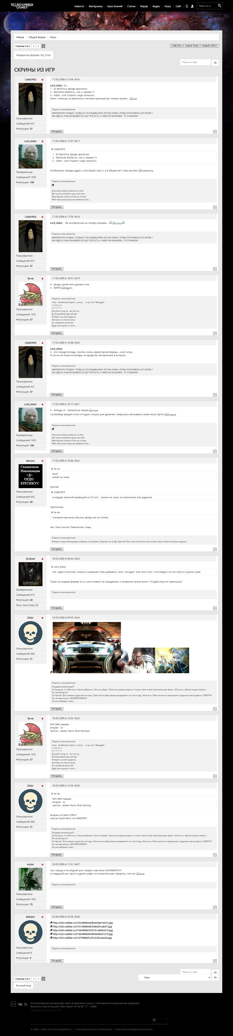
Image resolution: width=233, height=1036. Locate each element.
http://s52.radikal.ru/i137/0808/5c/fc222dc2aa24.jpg (82, 937)
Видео (156, 6)
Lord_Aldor (30, 141)
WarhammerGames (22, 6)
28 (78, 916)
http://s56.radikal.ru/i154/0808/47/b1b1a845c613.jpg (83, 930)
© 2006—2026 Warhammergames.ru (51, 1029)
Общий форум (37, 37)
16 (78, 79)
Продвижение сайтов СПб (46, 1010)
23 (78, 558)
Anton (30, 864)
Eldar (30, 617)
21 (78, 404)
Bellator (30, 916)
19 (78, 278)
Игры (168, 6)
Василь (30, 460)
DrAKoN (30, 558)
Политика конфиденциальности (134, 1029)
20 (78, 342)
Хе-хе (30, 278)
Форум (144, 6)
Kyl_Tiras (46, 55)
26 (78, 785)
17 (78, 141)
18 (78, 216)
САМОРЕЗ (30, 79)
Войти (187, 6)
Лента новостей (25, 1004)
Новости (79, 6)
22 (78, 460)
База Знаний (114, 6)
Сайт (178, 6)
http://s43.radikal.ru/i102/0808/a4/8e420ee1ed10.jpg (83, 922)
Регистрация (193, 6)
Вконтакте (20, 1004)
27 (78, 864)
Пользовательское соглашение (94, 1029)
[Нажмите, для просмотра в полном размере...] (85, 672)
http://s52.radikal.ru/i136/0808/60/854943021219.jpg (83, 934)
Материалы (96, 6)
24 (78, 617)
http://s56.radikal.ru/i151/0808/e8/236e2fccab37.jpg (82, 926)
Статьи (131, 6)
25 (78, 718)
